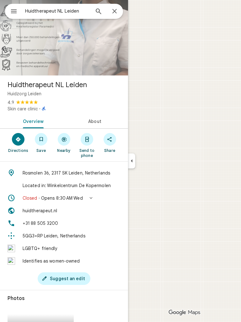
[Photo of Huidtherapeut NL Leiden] (64, 37)
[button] (64, 198)
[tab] (32, 120)
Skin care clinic (23, 109)
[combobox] (57, 11)
